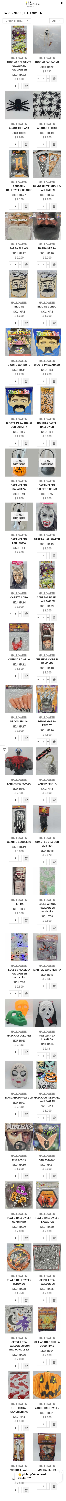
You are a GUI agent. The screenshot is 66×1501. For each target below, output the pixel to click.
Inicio (6, 13)
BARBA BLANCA (19, 248)
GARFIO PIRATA (47, 783)
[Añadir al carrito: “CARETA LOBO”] (26, 614)
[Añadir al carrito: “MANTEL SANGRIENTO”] (54, 986)
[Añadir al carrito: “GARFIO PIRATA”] (54, 800)
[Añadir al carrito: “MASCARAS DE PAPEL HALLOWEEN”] (54, 1117)
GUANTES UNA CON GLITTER (47, 843)
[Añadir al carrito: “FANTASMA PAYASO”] (26, 800)
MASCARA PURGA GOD (19, 1097)
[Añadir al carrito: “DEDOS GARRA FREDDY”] (54, 742)
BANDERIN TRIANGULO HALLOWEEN (47, 188)
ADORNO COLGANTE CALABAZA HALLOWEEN (19, 66)
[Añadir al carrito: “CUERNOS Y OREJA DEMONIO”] (54, 679)
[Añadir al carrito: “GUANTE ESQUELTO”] (26, 858)
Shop (17, 13)
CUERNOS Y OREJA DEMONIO (47, 661)
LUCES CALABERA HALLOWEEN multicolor (19, 973)
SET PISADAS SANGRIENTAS (19, 1410)
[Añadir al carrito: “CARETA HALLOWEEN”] (54, 555)
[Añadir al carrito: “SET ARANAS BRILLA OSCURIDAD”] (54, 1362)
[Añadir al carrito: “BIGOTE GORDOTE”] (26, 381)
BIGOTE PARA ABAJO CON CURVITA (19, 425)
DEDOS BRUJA (19, 721)
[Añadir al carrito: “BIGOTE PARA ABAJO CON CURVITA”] (26, 443)
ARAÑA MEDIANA (19, 128)
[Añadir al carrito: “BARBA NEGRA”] (54, 264)
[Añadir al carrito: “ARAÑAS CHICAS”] (54, 144)
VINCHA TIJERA (47, 1470)
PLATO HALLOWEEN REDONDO (19, 1282)
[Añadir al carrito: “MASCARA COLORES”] (26, 1052)
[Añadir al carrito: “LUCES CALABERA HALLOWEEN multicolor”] (26, 993)
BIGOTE (19, 306)
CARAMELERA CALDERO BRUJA (47, 487)
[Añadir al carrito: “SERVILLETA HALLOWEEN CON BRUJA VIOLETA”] (26, 1366)
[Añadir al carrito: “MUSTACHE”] (26, 1176)
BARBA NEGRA (47, 248)
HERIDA (19, 904)
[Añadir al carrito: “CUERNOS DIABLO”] (26, 676)
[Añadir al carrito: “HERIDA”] (26, 920)
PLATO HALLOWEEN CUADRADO (19, 1219)
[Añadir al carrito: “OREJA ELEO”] (54, 1176)
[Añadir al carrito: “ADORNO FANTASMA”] (54, 78)
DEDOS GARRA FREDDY (47, 723)
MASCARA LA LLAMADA (47, 1037)
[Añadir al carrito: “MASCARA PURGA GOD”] (26, 1114)
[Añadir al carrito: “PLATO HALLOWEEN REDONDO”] (26, 1300)
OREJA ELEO (47, 1159)
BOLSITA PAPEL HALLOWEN (47, 425)
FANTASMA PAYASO (19, 783)
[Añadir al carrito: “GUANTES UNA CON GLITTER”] (54, 862)
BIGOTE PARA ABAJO (47, 364)
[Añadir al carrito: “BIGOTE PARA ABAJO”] (54, 381)
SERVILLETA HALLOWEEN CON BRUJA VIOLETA (19, 1346)
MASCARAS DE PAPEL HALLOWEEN (47, 1099)
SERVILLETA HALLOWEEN (47, 1282)
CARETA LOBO (19, 597)
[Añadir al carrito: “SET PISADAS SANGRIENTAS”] (26, 1428)
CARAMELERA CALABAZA (19, 487)
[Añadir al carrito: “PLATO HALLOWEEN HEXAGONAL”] (54, 1238)
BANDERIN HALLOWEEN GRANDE (19, 188)
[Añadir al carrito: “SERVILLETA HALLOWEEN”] (54, 1300)
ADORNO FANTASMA (47, 62)
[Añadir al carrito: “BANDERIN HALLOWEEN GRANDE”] (26, 206)
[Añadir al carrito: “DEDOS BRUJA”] (26, 738)
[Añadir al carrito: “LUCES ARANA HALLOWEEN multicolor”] (54, 928)
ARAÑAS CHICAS (47, 128)
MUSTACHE (19, 1159)
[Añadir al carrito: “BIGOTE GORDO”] (54, 323)
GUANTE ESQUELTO (19, 842)
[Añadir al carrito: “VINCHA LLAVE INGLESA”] (26, 1490)
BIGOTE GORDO (47, 306)
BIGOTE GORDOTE (19, 364)
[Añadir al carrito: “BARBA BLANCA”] (26, 264)
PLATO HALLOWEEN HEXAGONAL (47, 1219)
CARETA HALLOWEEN (47, 539)
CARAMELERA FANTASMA (19, 541)
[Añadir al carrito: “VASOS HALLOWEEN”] (54, 1424)
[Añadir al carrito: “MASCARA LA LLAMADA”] (54, 1055)
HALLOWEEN (19, 58)
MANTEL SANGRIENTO (47, 969)
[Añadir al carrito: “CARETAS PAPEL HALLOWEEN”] (54, 617)
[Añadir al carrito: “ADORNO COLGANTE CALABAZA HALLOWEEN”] (26, 86)
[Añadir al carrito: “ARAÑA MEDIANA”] (26, 144)
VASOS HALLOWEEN (47, 1408)
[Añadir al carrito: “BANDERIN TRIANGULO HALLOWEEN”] (54, 206)
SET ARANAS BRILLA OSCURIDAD (47, 1344)
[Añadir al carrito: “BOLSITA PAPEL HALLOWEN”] (54, 443)
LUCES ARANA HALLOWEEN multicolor (47, 907)
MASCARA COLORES (19, 1035)
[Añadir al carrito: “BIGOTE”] (26, 323)
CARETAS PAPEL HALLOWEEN (47, 599)
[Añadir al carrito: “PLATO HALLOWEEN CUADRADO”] (26, 1238)
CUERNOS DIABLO (19, 659)
